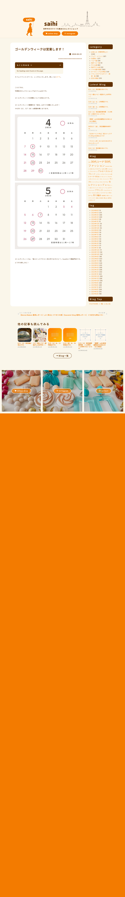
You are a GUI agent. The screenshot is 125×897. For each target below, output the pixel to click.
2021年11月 (95, 278)
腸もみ (105, 198)
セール (107, 185)
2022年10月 (95, 254)
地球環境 (104, 195)
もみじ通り (105, 169)
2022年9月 (95, 256)
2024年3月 (95, 217)
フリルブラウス (106, 190)
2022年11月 (95, 252)
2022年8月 (95, 259)
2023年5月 (95, 239)
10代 (89, 162)
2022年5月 (95, 265)
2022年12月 (95, 250)
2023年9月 (95, 230)
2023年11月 (95, 226)
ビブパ (110, 187)
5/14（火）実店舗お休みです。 (98, 148)
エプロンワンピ (104, 174)
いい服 (90, 169)
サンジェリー (106, 179)
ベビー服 (94, 61)
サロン (101, 179)
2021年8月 (94, 285)
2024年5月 (95, 213)
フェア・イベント (97, 56)
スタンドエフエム (103, 182)
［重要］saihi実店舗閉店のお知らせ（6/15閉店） (100, 345)
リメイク (103, 192)
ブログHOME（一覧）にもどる (100, 304)
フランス (99, 190)
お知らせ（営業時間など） (100, 52)
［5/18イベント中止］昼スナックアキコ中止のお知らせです (100, 135)
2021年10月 (95, 281)
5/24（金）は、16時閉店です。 (98, 107)
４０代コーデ (91, 200)
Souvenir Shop (108, 166)
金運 (109, 198)
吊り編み (97, 195)
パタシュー (101, 187)
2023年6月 (95, 237)
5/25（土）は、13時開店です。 (98, 102)
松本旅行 (101, 198)
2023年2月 (95, 245)
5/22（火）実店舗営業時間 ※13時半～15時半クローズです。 (100, 113)
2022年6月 (95, 263)
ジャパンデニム (95, 182)
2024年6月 (95, 210)
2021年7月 (94, 287)
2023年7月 (95, 234)
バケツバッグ (95, 187)
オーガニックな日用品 (98, 72)
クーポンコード (103, 176)
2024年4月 (95, 215)
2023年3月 (95, 243)
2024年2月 (95, 219)
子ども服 (94, 65)
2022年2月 (95, 272)
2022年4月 (95, 267)
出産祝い (94, 58)
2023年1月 (94, 248)
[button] (60, 65)
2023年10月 (95, 228)
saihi (51, 23)
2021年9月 (94, 283)
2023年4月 (95, 241)
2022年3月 (95, 270)
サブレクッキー (95, 179)
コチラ (58, 77)
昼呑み (97, 198)
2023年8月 (95, 232)
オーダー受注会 (94, 176)
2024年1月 (94, 221)
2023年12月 (95, 224)
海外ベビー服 (95, 63)
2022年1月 (94, 274)
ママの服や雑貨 (96, 69)
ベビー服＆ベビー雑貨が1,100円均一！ (39, 344)
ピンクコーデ (91, 190)
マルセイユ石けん (96, 192)
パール (105, 187)
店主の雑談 (94, 78)
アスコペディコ (94, 171)
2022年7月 (95, 261)
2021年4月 (94, 294)
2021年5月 (94, 292)
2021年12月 (95, 276)
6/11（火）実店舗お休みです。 (98, 89)
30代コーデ (97, 161)
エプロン (98, 174)
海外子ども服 (95, 67)
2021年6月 (94, 289)
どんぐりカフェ (96, 169)
